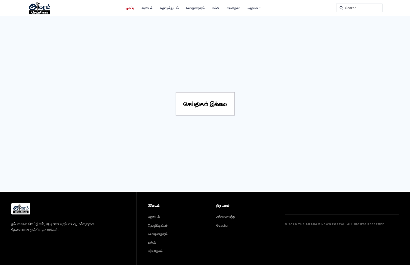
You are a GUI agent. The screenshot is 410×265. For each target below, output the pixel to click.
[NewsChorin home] (20, 208)
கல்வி (215, 7)
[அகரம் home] (39, 7)
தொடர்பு (222, 225)
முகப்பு (130, 7)
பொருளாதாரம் (195, 7)
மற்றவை (253, 7)
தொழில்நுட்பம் (169, 7)
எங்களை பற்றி (225, 217)
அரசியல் (147, 7)
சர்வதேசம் (233, 7)
